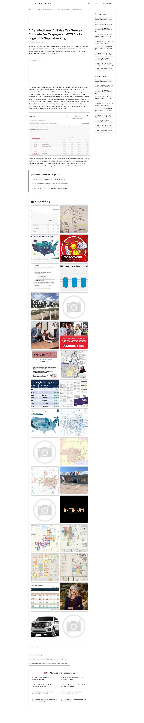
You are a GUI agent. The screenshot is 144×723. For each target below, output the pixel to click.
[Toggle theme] (49, 3)
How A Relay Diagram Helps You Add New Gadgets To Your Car (104, 69)
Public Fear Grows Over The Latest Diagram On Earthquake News (103, 36)
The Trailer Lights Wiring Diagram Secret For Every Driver (49, 179)
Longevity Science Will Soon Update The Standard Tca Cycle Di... (103, 48)
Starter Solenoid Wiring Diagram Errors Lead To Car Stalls (104, 53)
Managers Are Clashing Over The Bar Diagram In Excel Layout (103, 18)
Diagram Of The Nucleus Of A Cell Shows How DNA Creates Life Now (50, 663)
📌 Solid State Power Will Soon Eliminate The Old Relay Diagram (73, 700)
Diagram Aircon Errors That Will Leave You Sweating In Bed (104, 42)
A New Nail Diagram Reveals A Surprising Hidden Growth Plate (104, 23)
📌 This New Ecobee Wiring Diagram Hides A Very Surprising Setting (44, 700)
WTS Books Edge (40, 3)
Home (30, 9)
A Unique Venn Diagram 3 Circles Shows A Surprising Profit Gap (49, 659)
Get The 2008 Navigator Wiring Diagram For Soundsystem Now (51, 183)
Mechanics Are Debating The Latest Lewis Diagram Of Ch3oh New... (103, 29)
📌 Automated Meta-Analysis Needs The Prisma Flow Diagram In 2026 (43, 692)
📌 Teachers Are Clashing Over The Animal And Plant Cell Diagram (73, 685)
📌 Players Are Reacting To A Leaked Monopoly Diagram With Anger (71, 692)
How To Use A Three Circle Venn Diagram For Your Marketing (104, 64)
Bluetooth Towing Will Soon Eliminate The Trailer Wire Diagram (51, 188)
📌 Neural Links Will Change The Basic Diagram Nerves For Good (42, 685)
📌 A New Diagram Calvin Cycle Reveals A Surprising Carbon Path (43, 678)
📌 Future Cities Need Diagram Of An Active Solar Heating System (73, 678)
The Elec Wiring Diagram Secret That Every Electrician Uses (104, 58)
